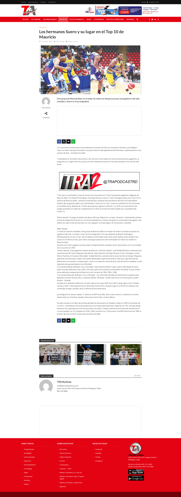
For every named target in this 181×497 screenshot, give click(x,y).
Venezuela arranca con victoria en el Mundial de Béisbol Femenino (91, 353)
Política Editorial (65, 457)
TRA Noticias (60, 41)
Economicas (99, 19)
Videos (26, 484)
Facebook (98, 449)
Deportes (63, 19)
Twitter (98, 457)
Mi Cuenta (63, 449)
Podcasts (43, 2)
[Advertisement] (99, 121)
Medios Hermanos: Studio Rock (71, 483)
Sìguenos (63, 486)
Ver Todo (137, 375)
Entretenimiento (77, 19)
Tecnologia (28, 469)
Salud (89, 19)
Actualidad (35, 19)
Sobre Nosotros (33, 2)
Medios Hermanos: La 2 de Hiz (71, 472)
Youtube (98, 453)
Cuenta (143, 2)
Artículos (27, 480)
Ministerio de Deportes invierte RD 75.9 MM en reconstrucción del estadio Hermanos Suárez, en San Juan (55, 353)
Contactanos (52, 2)
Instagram (99, 461)
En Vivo (23, 2)
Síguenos (130, 19)
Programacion (29, 449)
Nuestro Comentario (115, 19)
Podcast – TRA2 (65, 469)
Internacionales (50, 19)
